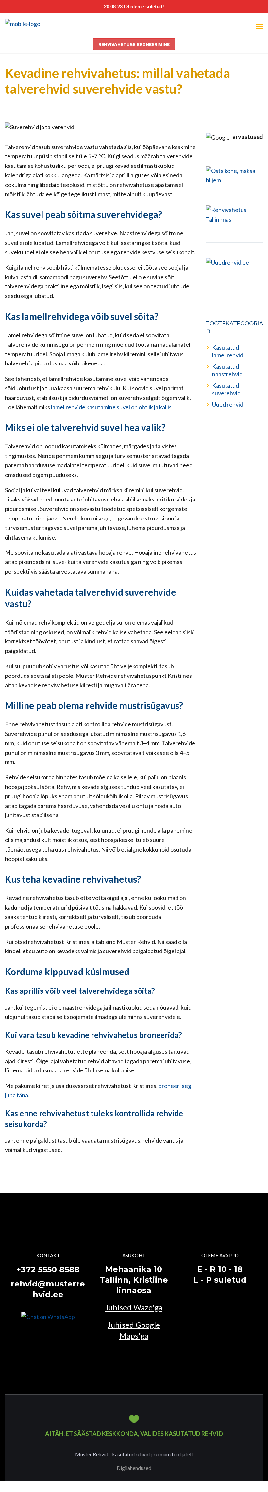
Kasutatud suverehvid (226, 389)
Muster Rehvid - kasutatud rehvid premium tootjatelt (134, 1454)
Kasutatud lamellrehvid (227, 351)
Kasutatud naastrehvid (227, 370)
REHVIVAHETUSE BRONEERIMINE (134, 44)
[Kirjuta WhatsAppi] (48, 1316)
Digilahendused (134, 1468)
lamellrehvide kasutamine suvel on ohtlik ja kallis (111, 407)
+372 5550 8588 (47, 1269)
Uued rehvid (227, 404)
